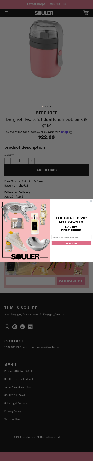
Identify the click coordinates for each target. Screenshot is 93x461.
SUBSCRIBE (71, 243)
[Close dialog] (91, 201)
